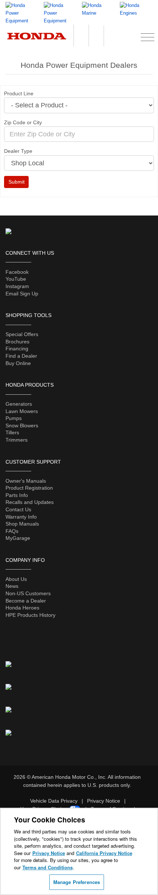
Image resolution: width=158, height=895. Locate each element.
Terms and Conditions (47, 867)
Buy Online (18, 363)
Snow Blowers (22, 425)
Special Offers (22, 334)
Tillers (12, 432)
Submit (16, 182)
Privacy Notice (103, 801)
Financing (17, 348)
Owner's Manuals (26, 481)
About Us (16, 579)
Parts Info (17, 495)
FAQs (12, 531)
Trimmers (17, 440)
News (12, 586)
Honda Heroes (22, 608)
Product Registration (29, 488)
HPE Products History (30, 615)
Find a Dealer (21, 356)
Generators (19, 404)
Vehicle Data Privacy (54, 801)
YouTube (16, 279)
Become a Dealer (26, 601)
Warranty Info (21, 517)
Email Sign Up (22, 294)
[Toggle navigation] (147, 36)
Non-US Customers (28, 593)
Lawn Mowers (22, 411)
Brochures (17, 342)
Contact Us (18, 509)
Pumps (14, 418)
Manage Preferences (76, 882)
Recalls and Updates (30, 502)
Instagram (17, 286)
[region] (79, 851)
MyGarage (18, 538)
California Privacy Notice (104, 853)
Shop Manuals (22, 524)
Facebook (17, 272)
